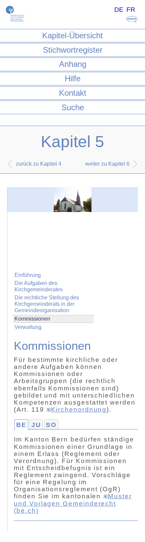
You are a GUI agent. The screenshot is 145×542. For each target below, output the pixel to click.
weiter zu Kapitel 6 (107, 164)
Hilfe (73, 78)
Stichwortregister (73, 49)
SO (51, 424)
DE (118, 9)
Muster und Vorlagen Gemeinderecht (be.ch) (73, 503)
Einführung (27, 275)
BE (21, 424)
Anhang (72, 64)
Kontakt (72, 92)
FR (130, 9)
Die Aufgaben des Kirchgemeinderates (38, 286)
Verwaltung (27, 327)
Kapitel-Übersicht (72, 35)
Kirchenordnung (79, 409)
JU (36, 424)
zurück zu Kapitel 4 (38, 164)
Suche (72, 107)
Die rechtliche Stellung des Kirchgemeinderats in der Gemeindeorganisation (46, 304)
